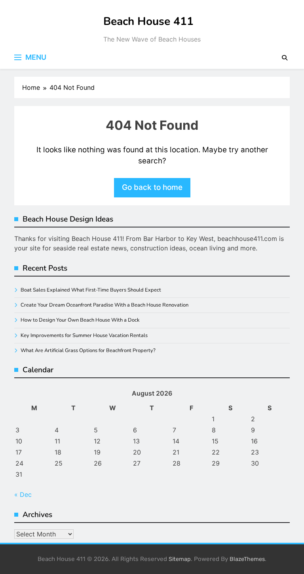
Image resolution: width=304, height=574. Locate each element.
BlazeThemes (247, 559)
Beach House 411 (148, 21)
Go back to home (152, 187)
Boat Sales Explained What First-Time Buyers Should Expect (91, 290)
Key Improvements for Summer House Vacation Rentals (84, 335)
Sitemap (180, 559)
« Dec (23, 494)
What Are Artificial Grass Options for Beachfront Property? (88, 350)
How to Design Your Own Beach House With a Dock (80, 320)
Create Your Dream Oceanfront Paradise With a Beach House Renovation (104, 305)
